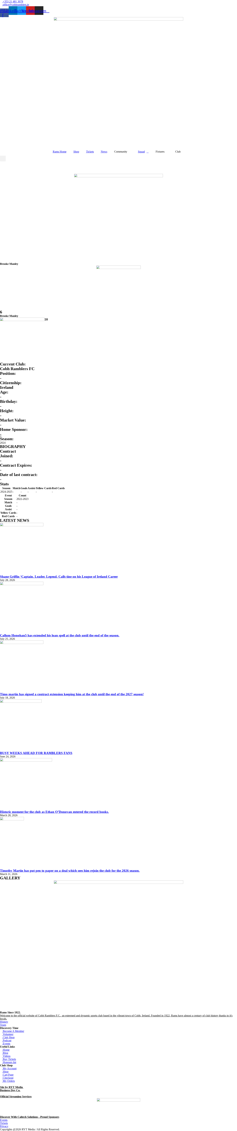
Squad (141, 151)
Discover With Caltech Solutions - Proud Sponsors (29, 1116)
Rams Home (59, 151)
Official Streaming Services (16, 1096)
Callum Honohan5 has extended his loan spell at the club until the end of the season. (59, 635)
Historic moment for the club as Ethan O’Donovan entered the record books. (54, 812)
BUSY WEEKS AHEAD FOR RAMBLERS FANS (36, 753)
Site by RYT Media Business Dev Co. (11, 1089)
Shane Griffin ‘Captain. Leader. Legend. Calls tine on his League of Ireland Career (59, 576)
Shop (76, 151)
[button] (3, 158)
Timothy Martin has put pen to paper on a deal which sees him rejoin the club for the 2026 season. (70, 870)
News (104, 151)
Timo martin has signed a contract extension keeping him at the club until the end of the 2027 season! (72, 694)
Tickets (90, 151)
